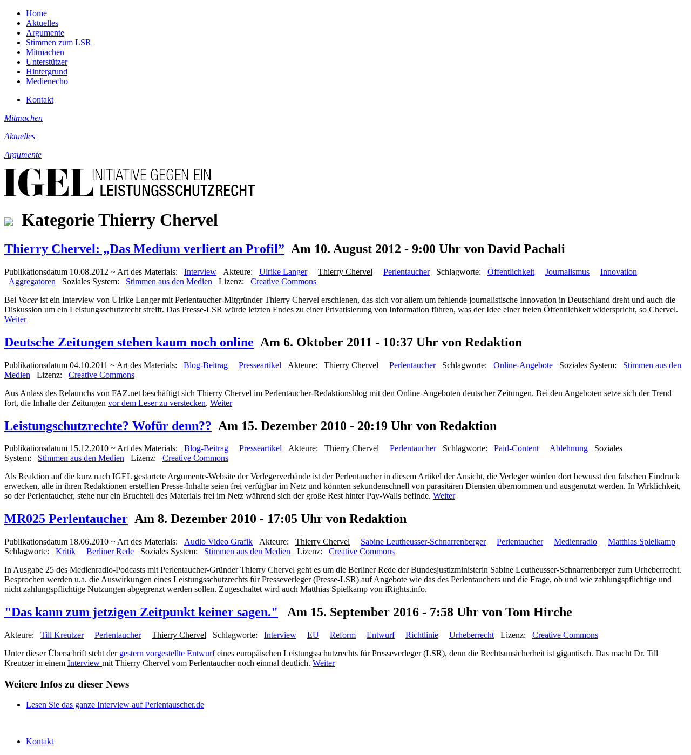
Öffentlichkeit (510, 271)
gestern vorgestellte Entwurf (167, 653)
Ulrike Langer (283, 271)
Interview (200, 271)
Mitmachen (45, 52)
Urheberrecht (471, 635)
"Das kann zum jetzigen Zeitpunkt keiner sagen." (141, 612)
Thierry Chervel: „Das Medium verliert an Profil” (144, 249)
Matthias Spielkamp (641, 541)
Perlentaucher (406, 271)
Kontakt (39, 99)
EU (313, 635)
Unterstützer (46, 61)
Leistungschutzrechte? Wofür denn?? (108, 426)
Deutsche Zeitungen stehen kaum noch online (129, 342)
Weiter (15, 319)
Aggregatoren (32, 281)
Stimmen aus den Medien (169, 281)
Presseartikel (260, 365)
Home (36, 13)
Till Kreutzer (62, 635)
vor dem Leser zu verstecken (157, 402)
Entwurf (381, 635)
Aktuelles (42, 23)
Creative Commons (283, 281)
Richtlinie (421, 635)
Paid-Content (516, 448)
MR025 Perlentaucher (66, 519)
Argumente (45, 32)
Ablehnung (569, 448)
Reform (343, 635)
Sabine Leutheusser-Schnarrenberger (423, 541)
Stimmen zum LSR (58, 42)
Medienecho (47, 81)
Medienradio (575, 541)
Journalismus (567, 271)
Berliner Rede (110, 551)
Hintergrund (46, 71)
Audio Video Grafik (218, 541)
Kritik (66, 551)
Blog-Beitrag (206, 365)
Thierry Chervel (345, 271)
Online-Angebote (523, 365)
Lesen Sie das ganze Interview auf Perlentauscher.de (115, 704)
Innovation (618, 271)
